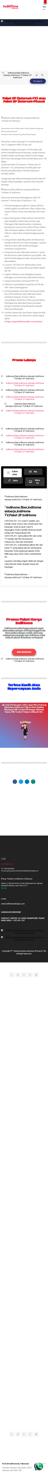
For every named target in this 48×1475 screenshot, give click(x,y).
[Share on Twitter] (21, 781)
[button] (45, 2)
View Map (4, 888)
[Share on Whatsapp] (33, 781)
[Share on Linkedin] (27, 781)
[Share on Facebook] (15, 781)
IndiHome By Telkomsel (19, 1464)
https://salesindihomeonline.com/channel (24, 321)
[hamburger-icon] (36, 75)
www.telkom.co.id (7, 864)
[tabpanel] (24, 537)
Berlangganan (37, 81)
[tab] (12, 472)
